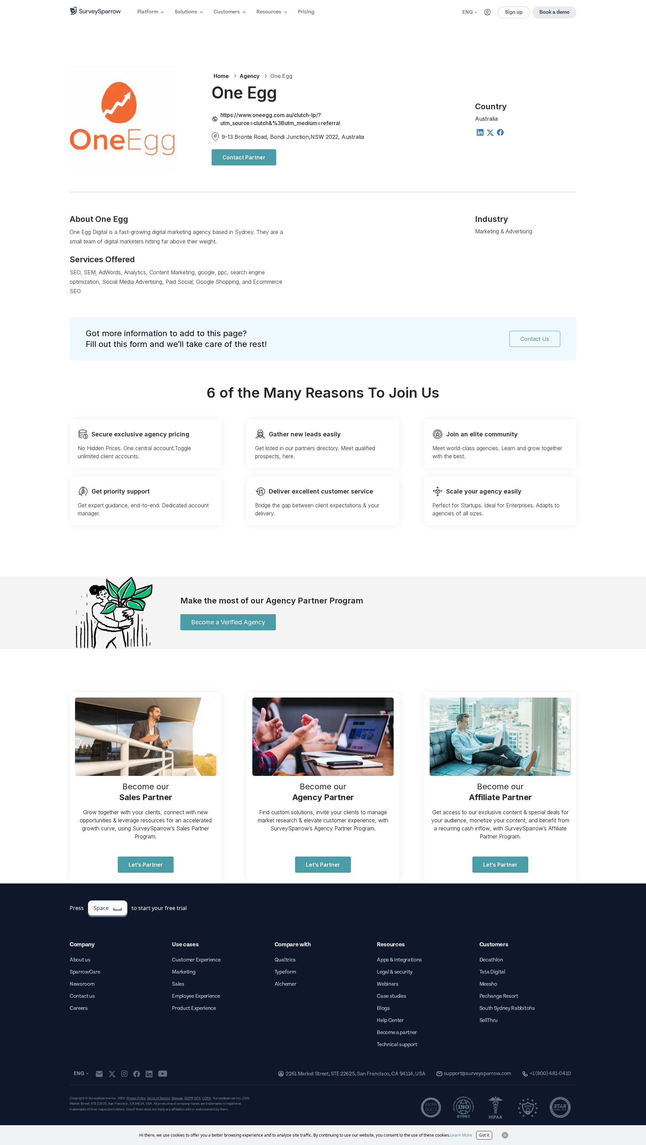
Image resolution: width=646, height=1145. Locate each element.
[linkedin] (149, 1073)
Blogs (383, 1008)
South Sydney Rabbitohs (507, 1008)
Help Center (390, 1020)
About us (80, 960)
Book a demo (554, 12)
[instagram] (124, 1073)
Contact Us (535, 338)
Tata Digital (492, 972)
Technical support (397, 1044)
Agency (249, 76)
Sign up (514, 12)
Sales (178, 984)
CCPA (206, 1098)
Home (221, 76)
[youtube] (162, 1073)
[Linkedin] (479, 132)
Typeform (285, 972)
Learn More (461, 1135)
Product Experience (194, 1008)
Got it (484, 1135)
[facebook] (136, 1073)
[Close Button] (505, 1135)
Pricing (306, 12)
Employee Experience (196, 996)
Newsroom (82, 984)
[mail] (99, 1074)
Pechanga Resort (498, 996)
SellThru (488, 1020)
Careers (79, 1008)
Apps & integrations (399, 960)
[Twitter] (490, 132)
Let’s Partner (146, 864)
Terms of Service (158, 1098)
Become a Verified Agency (228, 622)
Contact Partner (243, 157)
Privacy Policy (136, 1098)
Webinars (387, 984)
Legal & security (394, 972)
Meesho (488, 984)
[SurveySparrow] (95, 11)
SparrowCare (85, 972)
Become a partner (397, 1032)
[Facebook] (500, 132)
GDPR (188, 1098)
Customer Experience (196, 960)
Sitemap (177, 1098)
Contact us (82, 996)
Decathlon (491, 960)
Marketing (183, 972)
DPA (197, 1098)
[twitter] (112, 1074)
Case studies (391, 996)
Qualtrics (285, 960)
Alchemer (285, 984)
